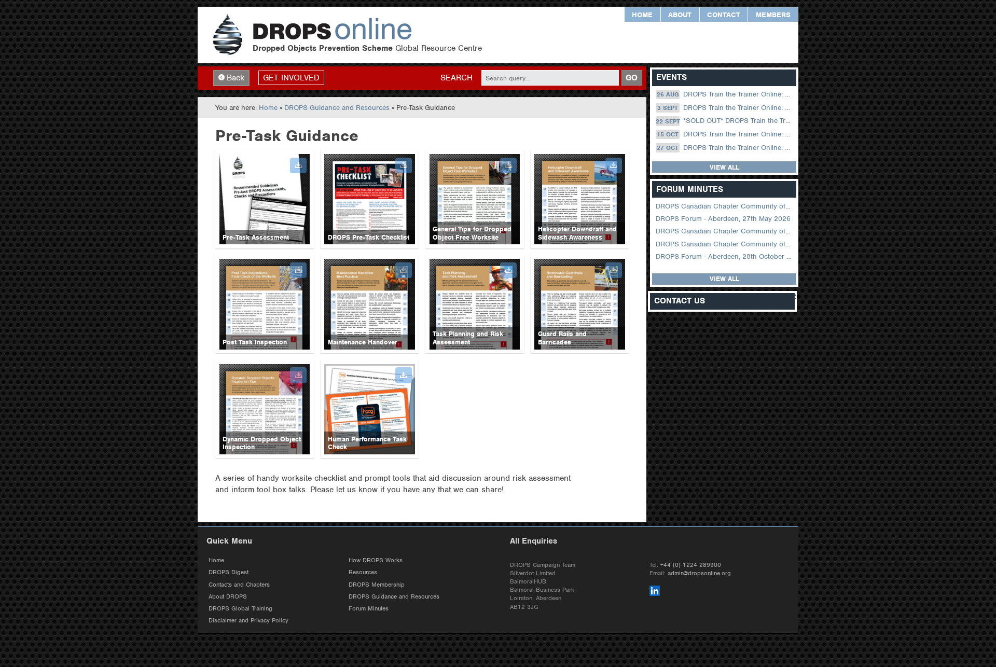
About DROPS (228, 596)
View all (724, 167)
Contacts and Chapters (239, 584)
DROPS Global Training (240, 608)
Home (642, 14)
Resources (363, 572)
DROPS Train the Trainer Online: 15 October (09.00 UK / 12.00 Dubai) (725, 134)
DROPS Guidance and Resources (337, 107)
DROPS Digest (228, 572)
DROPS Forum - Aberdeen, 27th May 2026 (723, 218)
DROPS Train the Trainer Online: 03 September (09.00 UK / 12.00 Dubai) (725, 107)
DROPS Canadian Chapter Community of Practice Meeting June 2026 (725, 206)
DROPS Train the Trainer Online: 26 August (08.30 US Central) (726, 94)
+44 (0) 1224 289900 (690, 565)
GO (632, 78)
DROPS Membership (377, 584)
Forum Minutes (369, 608)
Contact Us (679, 301)
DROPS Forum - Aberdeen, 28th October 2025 (725, 256)
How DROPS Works (376, 560)
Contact (723, 14)
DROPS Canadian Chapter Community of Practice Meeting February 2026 (725, 244)
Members (773, 14)
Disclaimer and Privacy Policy (248, 620)
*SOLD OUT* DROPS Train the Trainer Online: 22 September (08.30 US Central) (725, 121)
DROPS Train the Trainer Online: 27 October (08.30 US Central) (725, 147)
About (679, 14)
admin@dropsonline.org (699, 573)
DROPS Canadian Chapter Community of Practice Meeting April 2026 (725, 231)
